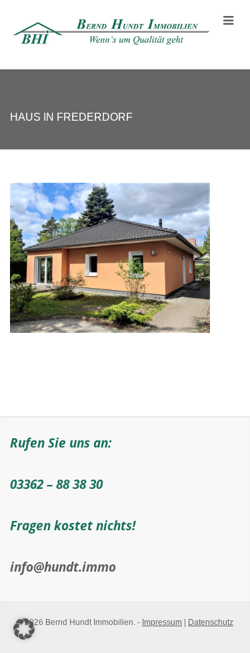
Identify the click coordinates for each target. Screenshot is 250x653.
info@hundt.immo (63, 566)
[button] (24, 629)
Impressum (162, 622)
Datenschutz (210, 622)
